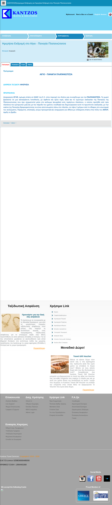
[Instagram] (82, 475)
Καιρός (56, 312)
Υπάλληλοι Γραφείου (13, 431)
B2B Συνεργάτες (31, 409)
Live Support (10, 404)
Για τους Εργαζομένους (57, 412)
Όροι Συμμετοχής (55, 401)
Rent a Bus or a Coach (84, 14)
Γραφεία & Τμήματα (12, 409)
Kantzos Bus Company (60, 342)
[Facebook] (90, 475)
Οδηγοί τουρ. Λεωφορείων (15, 428)
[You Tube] (99, 475)
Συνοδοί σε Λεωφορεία (13, 439)
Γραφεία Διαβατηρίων (60, 315)
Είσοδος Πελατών (32, 407)
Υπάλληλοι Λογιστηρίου (14, 434)
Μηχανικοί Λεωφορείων (13, 436)
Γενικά (74, 418)
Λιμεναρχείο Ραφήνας (60, 322)
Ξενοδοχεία (76, 401)
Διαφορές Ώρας (58, 336)
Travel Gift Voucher (82, 356)
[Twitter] (107, 475)
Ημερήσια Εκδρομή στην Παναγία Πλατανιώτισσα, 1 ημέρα (19, 13)
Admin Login (30, 412)
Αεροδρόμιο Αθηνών (60, 325)
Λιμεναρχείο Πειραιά (60, 319)
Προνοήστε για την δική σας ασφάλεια (33, 316)
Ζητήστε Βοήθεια (11, 401)
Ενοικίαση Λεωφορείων (80, 412)
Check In (29, 401)
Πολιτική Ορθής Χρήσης (58, 404)
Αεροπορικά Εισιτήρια (79, 404)
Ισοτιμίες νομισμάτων (60, 329)
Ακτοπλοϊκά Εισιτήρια (79, 407)
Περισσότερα (39, 348)
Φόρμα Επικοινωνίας (13, 407)
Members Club (55, 407)
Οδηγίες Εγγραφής (32, 404)
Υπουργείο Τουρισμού (60, 332)
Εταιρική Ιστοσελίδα (56, 415)
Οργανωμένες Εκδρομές (80, 409)
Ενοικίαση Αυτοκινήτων (80, 415)
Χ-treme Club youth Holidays (62, 339)
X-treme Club (54, 409)
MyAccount (70, 14)
